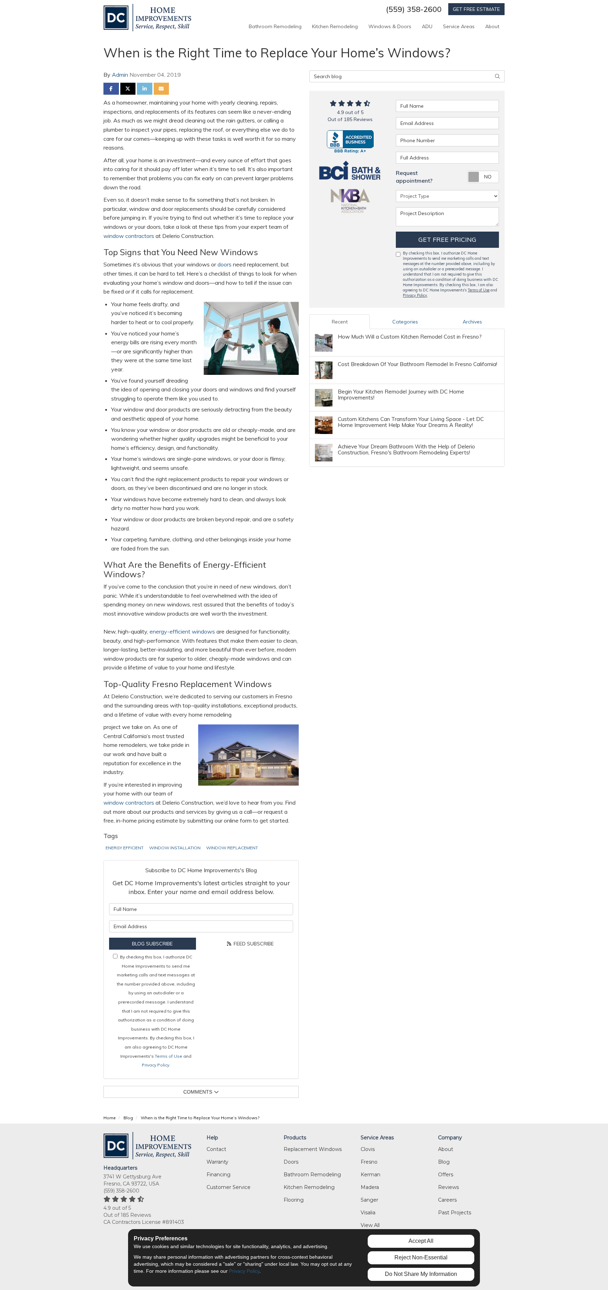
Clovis (368, 1149)
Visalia (368, 1212)
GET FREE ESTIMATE (476, 9)
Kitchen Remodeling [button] (335, 26)
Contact (216, 1149)
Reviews (448, 1187)
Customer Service (229, 1187)
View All (370, 1225)
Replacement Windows (313, 1149)
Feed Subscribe (253, 943)
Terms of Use (168, 1056)
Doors (291, 1162)
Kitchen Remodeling (309, 1187)
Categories (405, 322)
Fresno (369, 1162)
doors (224, 264)
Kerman (370, 1174)
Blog (444, 1162)
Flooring (294, 1200)
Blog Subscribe (152, 943)
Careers (447, 1200)
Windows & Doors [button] (389, 26)
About (445, 1149)
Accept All (420, 1241)
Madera (370, 1187)
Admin (120, 74)
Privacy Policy (155, 1065)
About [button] (492, 26)
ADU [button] (427, 26)
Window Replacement (232, 847)
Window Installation (175, 847)
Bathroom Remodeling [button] (275, 26)
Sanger (369, 1200)
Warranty (217, 1162)
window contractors (128, 235)
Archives (472, 322)
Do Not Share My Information (421, 1274)
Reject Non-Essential (421, 1257)
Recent (340, 322)
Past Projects (454, 1212)
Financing (218, 1174)
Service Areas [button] (459, 26)
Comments (197, 1092)
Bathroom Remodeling (312, 1174)
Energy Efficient (125, 847)
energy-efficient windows (182, 631)
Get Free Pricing (447, 239)
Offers (445, 1174)
